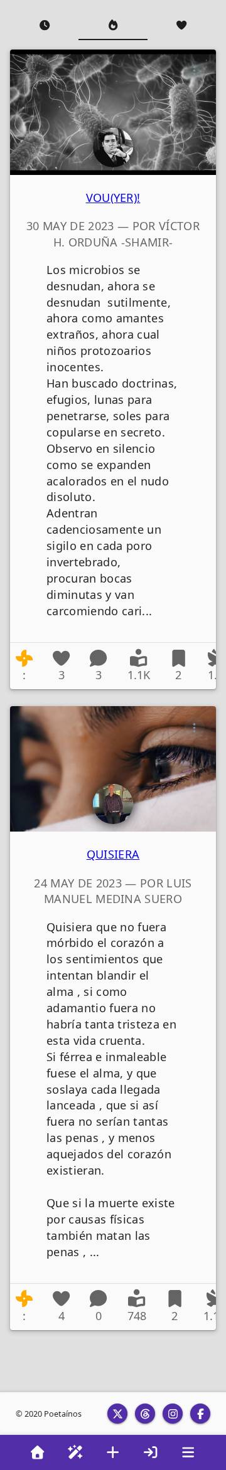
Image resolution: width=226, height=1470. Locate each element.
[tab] (44, 25)
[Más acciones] (195, 71)
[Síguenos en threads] (145, 1414)
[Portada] (37, 1452)
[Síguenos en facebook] (200, 1414)
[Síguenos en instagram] (173, 1414)
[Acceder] (151, 1452)
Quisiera (113, 854)
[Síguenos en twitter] (117, 1414)
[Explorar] (75, 1452)
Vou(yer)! (113, 197)
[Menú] (188, 1452)
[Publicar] (113, 1452)
